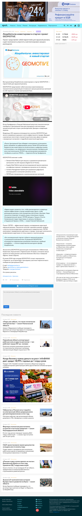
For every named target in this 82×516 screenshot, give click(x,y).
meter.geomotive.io (22, 267)
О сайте (19, 503)
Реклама (19, 501)
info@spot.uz (56, 512)
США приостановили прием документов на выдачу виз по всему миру (18, 446)
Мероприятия (52, 25)
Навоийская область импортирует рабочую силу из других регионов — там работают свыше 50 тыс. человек (18, 342)
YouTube (39, 507)
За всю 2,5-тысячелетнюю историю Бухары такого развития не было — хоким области (19, 482)
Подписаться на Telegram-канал (28, 286)
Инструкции (32, 25)
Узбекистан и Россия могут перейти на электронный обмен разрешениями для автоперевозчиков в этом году (18, 412)
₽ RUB (58, 40)
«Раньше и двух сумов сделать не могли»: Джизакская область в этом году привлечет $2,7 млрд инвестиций (19, 463)
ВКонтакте (39, 505)
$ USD (58, 34)
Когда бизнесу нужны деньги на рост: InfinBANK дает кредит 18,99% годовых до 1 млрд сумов (26, 359)
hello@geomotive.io (13, 265)
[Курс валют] (75, 26)
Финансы (13, 356)
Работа (19, 509)
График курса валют (60, 43)
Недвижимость (42, 25)
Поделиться (26, 280)
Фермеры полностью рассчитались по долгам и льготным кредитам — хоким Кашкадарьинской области (18, 428)
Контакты (19, 499)
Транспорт (13, 407)
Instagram (39, 503)
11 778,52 (65, 34)
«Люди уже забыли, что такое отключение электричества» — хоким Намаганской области (19, 323)
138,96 (64, 40)
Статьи (19, 25)
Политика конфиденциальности (22, 506)
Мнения (25, 25)
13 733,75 (65, 37)
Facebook (39, 501)
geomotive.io (12, 267)
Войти (6, 306)
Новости (12, 25)
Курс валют (59, 31)
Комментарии (15, 280)
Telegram (39, 499)
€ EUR (58, 37)
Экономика (13, 319)
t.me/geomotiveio (14, 269)
